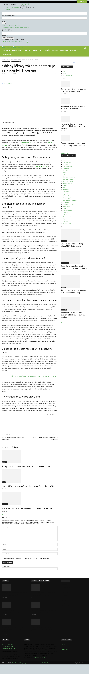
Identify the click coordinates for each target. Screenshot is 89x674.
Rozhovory (64, 50)
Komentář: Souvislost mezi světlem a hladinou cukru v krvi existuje (73, 126)
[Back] (28, 4)
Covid (64, 208)
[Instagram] (24, 4)
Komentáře (4, 504)
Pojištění (47, 50)
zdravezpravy (7, 73)
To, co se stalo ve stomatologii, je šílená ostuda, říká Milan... (44, 628)
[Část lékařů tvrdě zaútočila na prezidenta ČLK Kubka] (44, 587)
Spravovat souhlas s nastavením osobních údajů (36, 663)
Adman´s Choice (67, 210)
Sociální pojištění (67, 183)
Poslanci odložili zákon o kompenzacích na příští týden (45, 438)
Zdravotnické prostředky (70, 200)
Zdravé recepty (67, 166)
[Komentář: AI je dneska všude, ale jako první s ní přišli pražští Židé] (30, 476)
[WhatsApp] (26, 78)
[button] (85, 49)
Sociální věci (37, 50)
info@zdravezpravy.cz (8, 648)
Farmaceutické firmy (68, 204)
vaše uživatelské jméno (8, 15)
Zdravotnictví (17, 50)
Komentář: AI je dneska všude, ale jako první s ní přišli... (73, 108)
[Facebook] (22, 4)
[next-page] (3, 515)
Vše (64, 71)
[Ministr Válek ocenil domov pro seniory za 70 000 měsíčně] (44, 605)
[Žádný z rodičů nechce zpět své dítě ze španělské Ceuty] (30, 456)
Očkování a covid (68, 181)
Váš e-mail (5, 35)
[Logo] (7, 47)
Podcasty (65, 187)
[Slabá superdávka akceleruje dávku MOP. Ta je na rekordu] (74, 235)
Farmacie (13, 61)
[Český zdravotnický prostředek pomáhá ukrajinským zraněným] (74, 138)
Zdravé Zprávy (67, 162)
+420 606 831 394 (7, 646)
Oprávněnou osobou (41, 166)
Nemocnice (66, 170)
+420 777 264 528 (7, 644)
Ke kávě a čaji (67, 223)
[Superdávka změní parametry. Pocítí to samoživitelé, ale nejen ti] (74, 257)
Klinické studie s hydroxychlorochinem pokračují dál (13, 438)
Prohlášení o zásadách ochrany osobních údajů (15, 27)
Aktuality (6, 50)
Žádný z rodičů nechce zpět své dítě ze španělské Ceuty (26, 466)
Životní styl (66, 202)
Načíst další (64, 153)
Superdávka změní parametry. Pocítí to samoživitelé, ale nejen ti (74, 268)
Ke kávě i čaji (7, 54)
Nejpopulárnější (67, 75)
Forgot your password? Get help (11, 25)
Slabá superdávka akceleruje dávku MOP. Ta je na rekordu (72, 245)
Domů (3, 59)
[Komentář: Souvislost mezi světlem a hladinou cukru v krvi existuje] (30, 498)
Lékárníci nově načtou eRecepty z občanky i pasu (32, 376)
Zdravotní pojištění (68, 179)
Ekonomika (66, 191)
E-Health (73, 50)
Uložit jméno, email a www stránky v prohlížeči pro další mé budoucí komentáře (26, 558)
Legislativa (66, 194)
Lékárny (8, 61)
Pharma (55, 50)
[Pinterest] (22, 78)
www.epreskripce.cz (25, 143)
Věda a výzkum (67, 219)
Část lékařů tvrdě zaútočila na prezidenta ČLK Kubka (43, 594)
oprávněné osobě (32, 164)
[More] (34, 78)
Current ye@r (6, 566)
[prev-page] (2, 515)
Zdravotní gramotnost (69, 177)
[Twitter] (25, 4)
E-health (4, 481)
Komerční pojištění (68, 198)
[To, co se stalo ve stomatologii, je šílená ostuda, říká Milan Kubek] (44, 622)
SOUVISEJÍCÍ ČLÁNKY (10, 447)
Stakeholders (66, 206)
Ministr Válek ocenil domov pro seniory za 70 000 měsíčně (43, 611)
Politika (27, 50)
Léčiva (8, 59)
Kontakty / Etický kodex (12, 7)
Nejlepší (65, 73)
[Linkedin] (30, 78)
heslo (3, 21)
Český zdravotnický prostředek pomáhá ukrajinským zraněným (73, 144)
